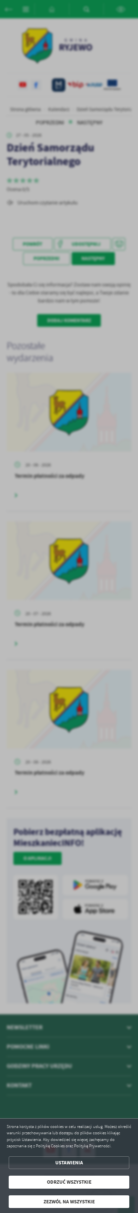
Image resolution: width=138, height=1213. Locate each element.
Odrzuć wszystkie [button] (69, 1182)
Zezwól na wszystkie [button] (69, 1201)
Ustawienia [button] (69, 1162)
